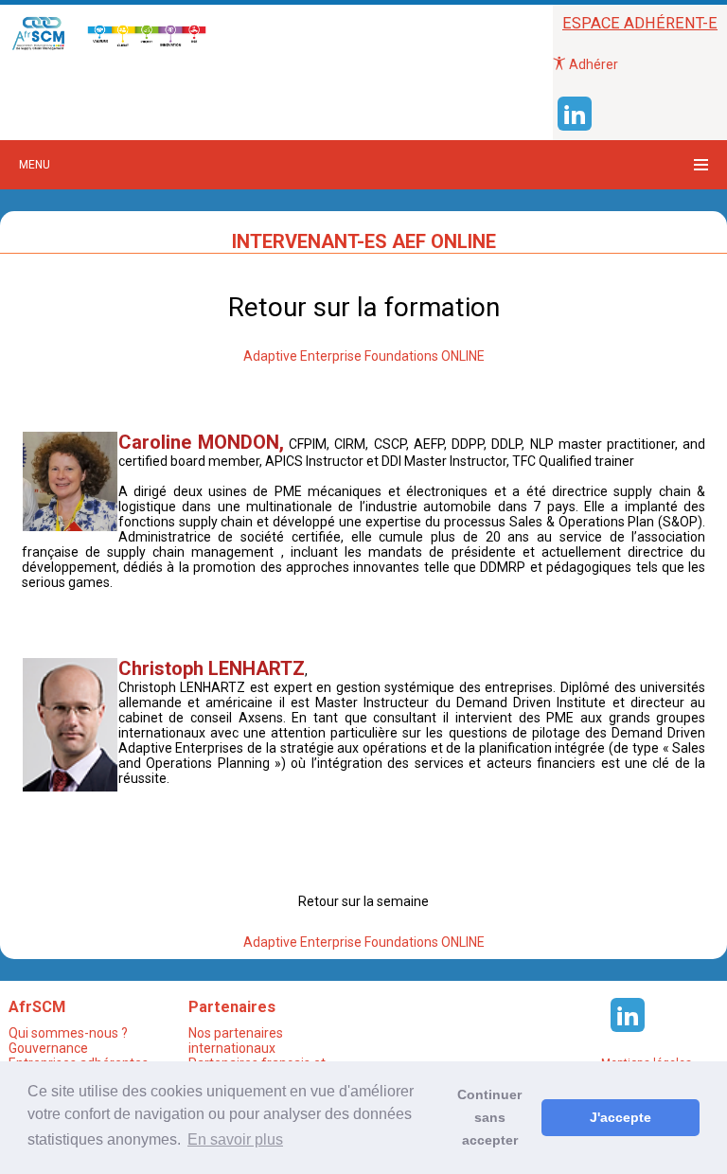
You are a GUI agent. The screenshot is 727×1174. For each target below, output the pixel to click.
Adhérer (592, 64)
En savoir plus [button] (235, 1139)
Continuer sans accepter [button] (489, 1117)
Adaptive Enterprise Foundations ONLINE (364, 356)
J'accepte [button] (620, 1117)
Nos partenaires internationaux (235, 1040)
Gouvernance (48, 1048)
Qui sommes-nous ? (68, 1033)
